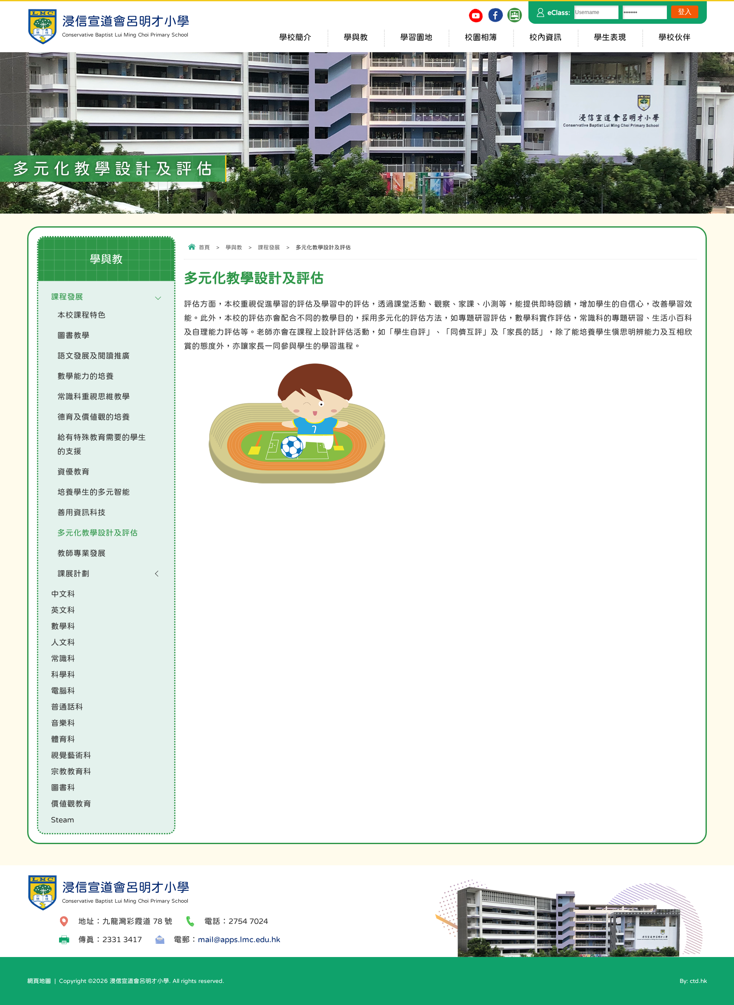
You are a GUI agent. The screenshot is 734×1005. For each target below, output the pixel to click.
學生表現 (610, 37)
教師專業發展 (81, 553)
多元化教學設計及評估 (97, 533)
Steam (62, 820)
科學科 (63, 674)
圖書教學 (73, 335)
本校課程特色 (81, 315)
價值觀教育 (71, 803)
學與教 (356, 37)
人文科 (63, 642)
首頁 (204, 247)
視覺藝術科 (71, 755)
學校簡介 (295, 37)
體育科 (63, 739)
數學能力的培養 (85, 376)
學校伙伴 (674, 37)
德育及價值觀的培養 (93, 417)
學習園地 (416, 37)
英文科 (63, 610)
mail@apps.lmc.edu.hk (239, 939)
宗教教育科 (71, 771)
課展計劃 (73, 573)
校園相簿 (481, 37)
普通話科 (67, 707)
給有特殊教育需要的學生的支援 (101, 444)
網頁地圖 (39, 981)
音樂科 (63, 723)
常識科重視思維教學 (93, 396)
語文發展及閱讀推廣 (93, 356)
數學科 (63, 626)
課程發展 (269, 247)
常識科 (63, 658)
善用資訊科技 (81, 512)
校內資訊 (545, 37)
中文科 (63, 594)
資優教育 (73, 471)
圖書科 (63, 787)
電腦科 (63, 691)
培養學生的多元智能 (93, 492)
